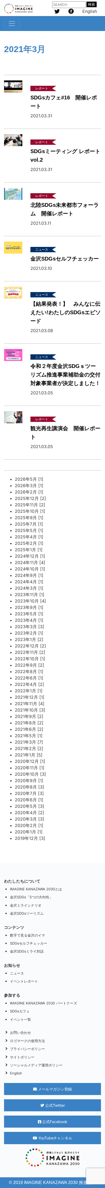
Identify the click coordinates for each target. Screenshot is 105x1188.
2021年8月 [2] (29, 722)
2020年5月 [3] (29, 806)
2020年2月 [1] (29, 825)
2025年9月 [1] (29, 517)
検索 (91, 4)
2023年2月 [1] (29, 633)
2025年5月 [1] (29, 530)
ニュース (17, 973)
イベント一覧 (20, 1019)
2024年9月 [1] (29, 575)
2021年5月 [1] (29, 735)
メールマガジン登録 (54, 1089)
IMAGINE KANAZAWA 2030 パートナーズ (43, 1003)
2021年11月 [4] (29, 703)
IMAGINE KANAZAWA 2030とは (36, 889)
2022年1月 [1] (29, 690)
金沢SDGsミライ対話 (27, 951)
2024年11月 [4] (30, 562)
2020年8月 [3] (29, 787)
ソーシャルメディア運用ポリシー (36, 1065)
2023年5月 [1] (29, 613)
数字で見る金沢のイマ (27, 935)
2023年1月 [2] (29, 639)
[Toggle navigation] (11, 23)
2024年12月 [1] (30, 556)
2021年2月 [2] (29, 748)
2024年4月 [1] (29, 581)
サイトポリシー (22, 1057)
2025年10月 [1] (30, 511)
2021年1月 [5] (29, 755)
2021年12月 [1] (29, 697)
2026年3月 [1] (29, 485)
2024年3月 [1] (29, 588)
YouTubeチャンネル (54, 1138)
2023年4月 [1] (29, 620)
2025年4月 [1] (29, 536)
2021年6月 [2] (29, 729)
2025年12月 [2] (30, 498)
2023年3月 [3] (29, 626)
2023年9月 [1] (29, 607)
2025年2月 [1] (29, 543)
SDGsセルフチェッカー (28, 943)
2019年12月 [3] (30, 838)
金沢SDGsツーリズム (27, 913)
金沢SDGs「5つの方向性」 (31, 897)
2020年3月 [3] (29, 819)
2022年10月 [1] (30, 658)
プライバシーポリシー (27, 1049)
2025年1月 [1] (29, 549)
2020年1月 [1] (29, 831)
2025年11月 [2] (30, 504)
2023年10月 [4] (30, 601)
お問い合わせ (20, 1032)
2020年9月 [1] (29, 780)
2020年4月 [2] (29, 812)
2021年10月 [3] (30, 710)
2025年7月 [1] (29, 524)
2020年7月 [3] (29, 793)
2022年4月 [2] (29, 684)
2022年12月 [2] (30, 646)
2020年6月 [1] (29, 799)
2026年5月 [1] (29, 479)
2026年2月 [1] (29, 492)
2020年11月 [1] (29, 767)
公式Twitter (54, 1105)
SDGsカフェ (20, 1011)
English (89, 11)
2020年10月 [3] (30, 774)
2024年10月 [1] (30, 569)
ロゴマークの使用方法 (27, 1041)
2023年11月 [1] (29, 594)
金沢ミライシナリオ (25, 905)
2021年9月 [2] (29, 716)
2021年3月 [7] (29, 742)
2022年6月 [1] (29, 678)
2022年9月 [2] (29, 665)
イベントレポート (24, 981)
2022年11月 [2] (30, 652)
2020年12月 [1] (30, 761)
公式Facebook (54, 1121)
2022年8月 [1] (29, 671)
